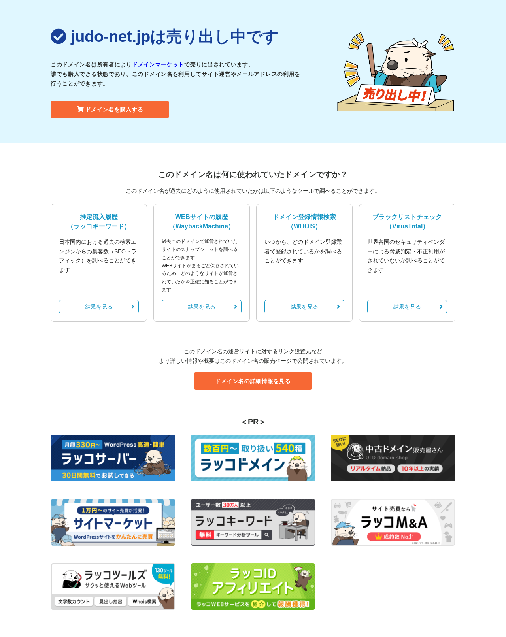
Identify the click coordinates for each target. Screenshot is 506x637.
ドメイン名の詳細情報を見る (253, 381)
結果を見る (99, 306)
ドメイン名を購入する (114, 109)
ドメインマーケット (158, 64)
